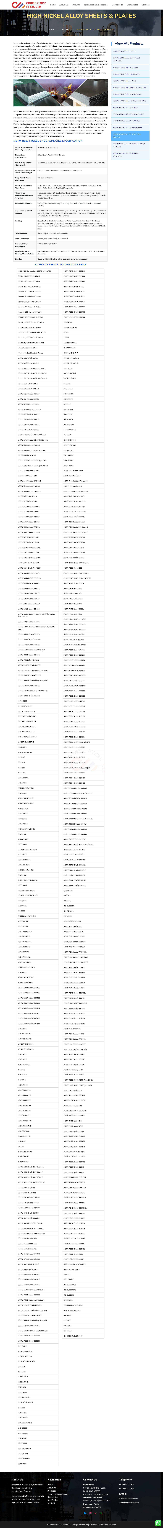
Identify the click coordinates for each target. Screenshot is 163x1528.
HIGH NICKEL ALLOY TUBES (125, 107)
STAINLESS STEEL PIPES (124, 51)
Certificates (132, 5)
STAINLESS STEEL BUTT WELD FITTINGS (126, 59)
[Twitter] (91, 1513)
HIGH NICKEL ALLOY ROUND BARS (128, 114)
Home (53, 5)
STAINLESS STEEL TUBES (124, 81)
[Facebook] (85, 1513)
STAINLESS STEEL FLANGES (125, 67)
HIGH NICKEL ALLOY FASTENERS (127, 127)
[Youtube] (96, 1513)
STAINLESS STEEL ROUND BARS (127, 94)
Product (65, 29)
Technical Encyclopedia (95, 5)
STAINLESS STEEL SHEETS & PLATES (129, 87)
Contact (146, 5)
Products (76, 5)
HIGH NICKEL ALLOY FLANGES (126, 121)
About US (63, 5)
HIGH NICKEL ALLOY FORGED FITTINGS (126, 155)
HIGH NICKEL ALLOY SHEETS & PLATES (127, 135)
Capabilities (117, 5)
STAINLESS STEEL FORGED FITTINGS (129, 101)
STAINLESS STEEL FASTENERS (126, 74)
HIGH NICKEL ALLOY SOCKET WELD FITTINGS (129, 145)
